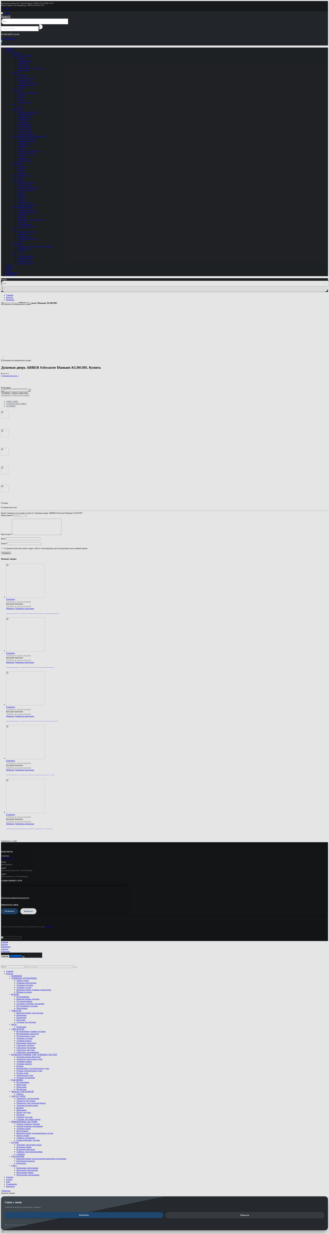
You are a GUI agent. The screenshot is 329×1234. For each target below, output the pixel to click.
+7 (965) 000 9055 (8, 39)
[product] (167, 796)
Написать (244, 1215)
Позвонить (84, 1215)
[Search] (41, 26)
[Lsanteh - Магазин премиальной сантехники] (5, 13)
